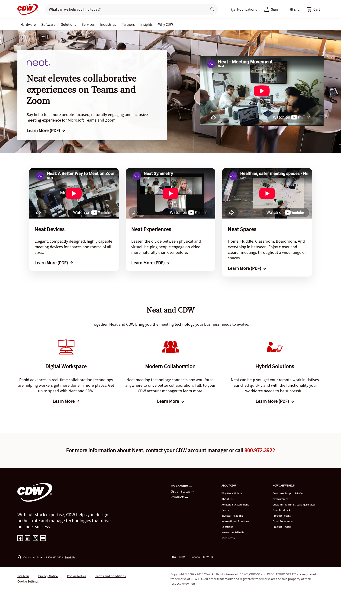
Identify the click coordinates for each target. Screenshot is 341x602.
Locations (227, 526)
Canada (195, 557)
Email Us (70, 557)
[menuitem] (233, 9)
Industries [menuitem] (108, 24)
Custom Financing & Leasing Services (294, 504)
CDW (173, 557)
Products (177, 497)
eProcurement (281, 499)
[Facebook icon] (20, 538)
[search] (124, 9)
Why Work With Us (232, 493)
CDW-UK (208, 557)
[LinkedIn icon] (27, 538)
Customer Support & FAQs (288, 493)
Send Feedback (281, 510)
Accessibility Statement (235, 504)
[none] (28, 24)
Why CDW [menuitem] (165, 24)
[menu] (244, 9)
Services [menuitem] (88, 24)
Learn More (64, 401)
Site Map (23, 576)
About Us (227, 499)
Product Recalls (282, 515)
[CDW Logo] (27, 9)
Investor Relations (232, 515)
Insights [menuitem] (146, 24)
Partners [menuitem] (128, 24)
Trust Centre (229, 538)
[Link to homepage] (27, 9)
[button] (313, 9)
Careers (226, 510)
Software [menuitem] (48, 24)
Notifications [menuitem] (247, 9)
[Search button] (212, 9)
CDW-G (183, 557)
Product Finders (282, 526)
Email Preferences (283, 521)
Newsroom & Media (233, 532)
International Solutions (235, 521)
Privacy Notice (48, 576)
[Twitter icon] (35, 538)
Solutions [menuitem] (68, 24)
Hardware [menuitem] (28, 24)
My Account (179, 485)
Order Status (180, 491)
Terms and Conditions (110, 576)
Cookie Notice (76, 576)
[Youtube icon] (43, 538)
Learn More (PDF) (43, 130)
